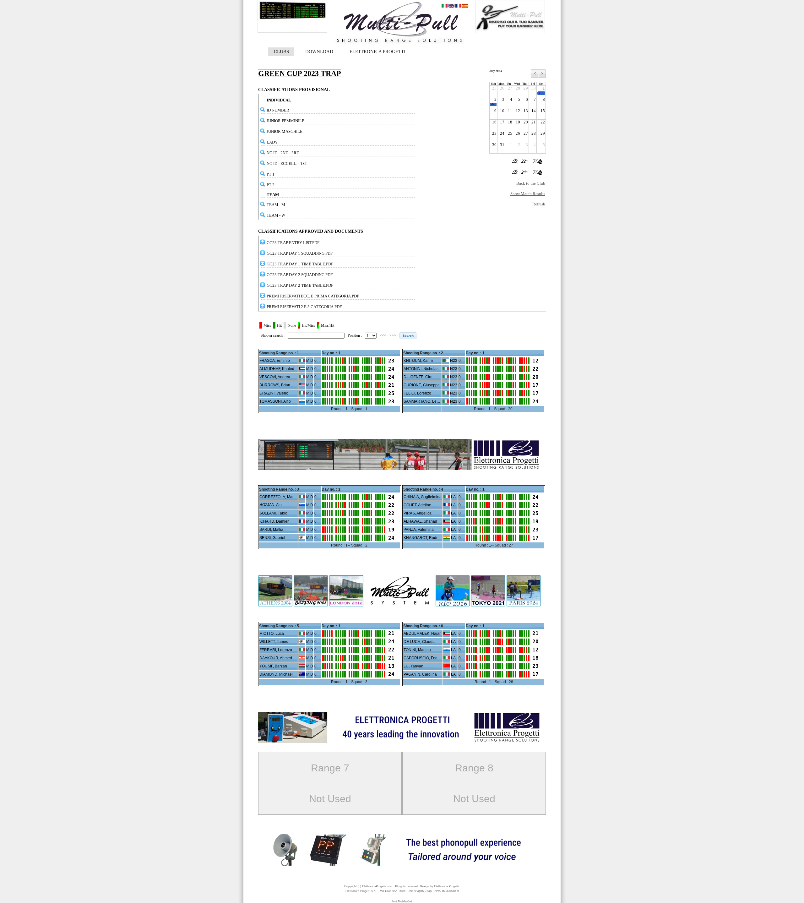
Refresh (538, 204)
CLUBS (281, 51)
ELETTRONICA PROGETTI (377, 51)
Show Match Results (527, 193)
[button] (408, 335)
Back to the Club (530, 183)
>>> (392, 335)
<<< (383, 335)
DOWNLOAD (319, 51)
